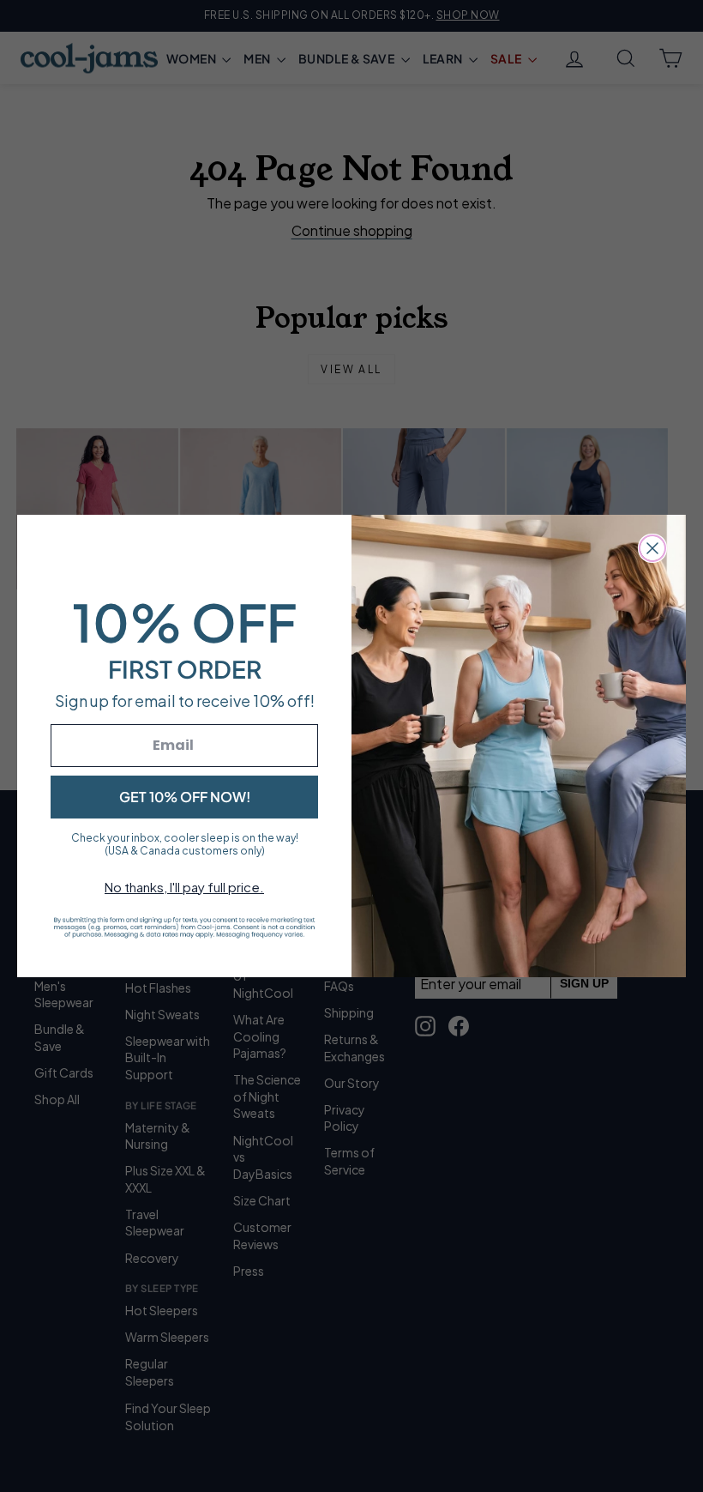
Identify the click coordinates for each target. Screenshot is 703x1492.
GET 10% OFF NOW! (184, 797)
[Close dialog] (652, 548)
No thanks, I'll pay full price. (184, 887)
